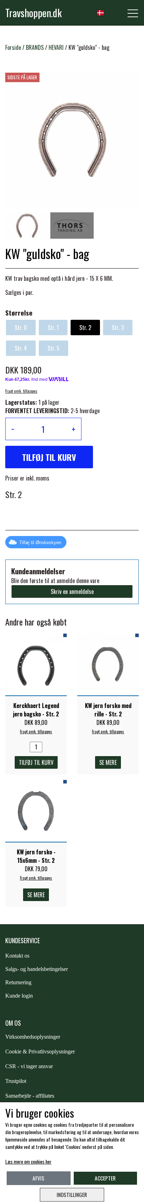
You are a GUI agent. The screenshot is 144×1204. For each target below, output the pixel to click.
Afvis (38, 1178)
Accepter (105, 1178)
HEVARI (56, 47)
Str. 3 (118, 327)
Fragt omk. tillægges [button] (21, 391)
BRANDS (35, 47)
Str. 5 (53, 348)
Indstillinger (72, 1194)
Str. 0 (21, 327)
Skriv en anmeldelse (72, 591)
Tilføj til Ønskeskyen (40, 542)
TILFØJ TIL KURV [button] (49, 457)
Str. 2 (85, 327)
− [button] (12, 429)
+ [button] (73, 429)
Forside (13, 47)
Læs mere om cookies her (28, 1161)
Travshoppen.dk (33, 12)
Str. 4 (21, 348)
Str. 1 (53, 327)
